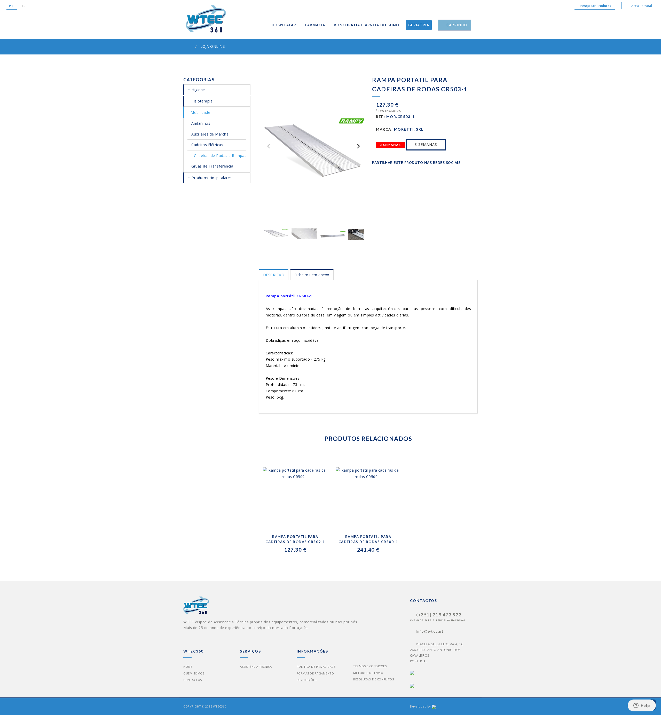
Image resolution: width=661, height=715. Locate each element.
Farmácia (315, 24)
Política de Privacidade (316, 667)
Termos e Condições (370, 666)
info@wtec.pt (430, 631)
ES (23, 6)
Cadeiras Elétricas (207, 144)
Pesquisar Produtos (595, 6)
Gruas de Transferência (212, 166)
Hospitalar (284, 24)
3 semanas (426, 144)
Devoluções (307, 680)
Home (187, 667)
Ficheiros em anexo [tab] (311, 274)
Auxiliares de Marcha (210, 134)
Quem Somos (193, 673)
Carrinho (456, 24)
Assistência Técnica (256, 667)
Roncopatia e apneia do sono (366, 24)
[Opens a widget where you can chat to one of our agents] (641, 706)
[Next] (358, 146)
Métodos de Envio (368, 673)
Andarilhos (200, 123)
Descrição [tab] (274, 274)
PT (11, 6)
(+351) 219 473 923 (439, 614)
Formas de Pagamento (315, 673)
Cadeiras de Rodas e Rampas (220, 155)
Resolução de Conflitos (373, 679)
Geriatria (418, 24)
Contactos (192, 680)
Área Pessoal (641, 6)
